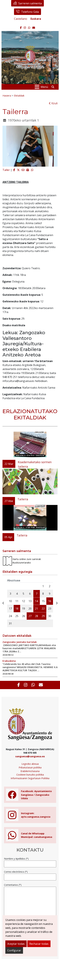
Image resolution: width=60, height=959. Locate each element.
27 (30, 616)
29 (43, 616)
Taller (6, 170)
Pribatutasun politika (30, 767)
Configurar (14, 950)
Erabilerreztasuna (30, 771)
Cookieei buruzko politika (30, 774)
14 (36, 601)
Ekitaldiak (19, 95)
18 (16, 608)
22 (43, 608)
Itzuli (54, 103)
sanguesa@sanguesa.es (30, 756)
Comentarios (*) (13, 884)
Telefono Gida (30, 12)
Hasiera (6, 95)
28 (36, 616)
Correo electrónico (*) (16, 871)
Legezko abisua (30, 763)
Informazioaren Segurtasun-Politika (30, 778)
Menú (44, 87)
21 (36, 608)
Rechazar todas (38, 944)
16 (49, 601)
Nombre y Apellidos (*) (16, 858)
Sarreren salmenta (30, 3)
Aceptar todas (16, 944)
